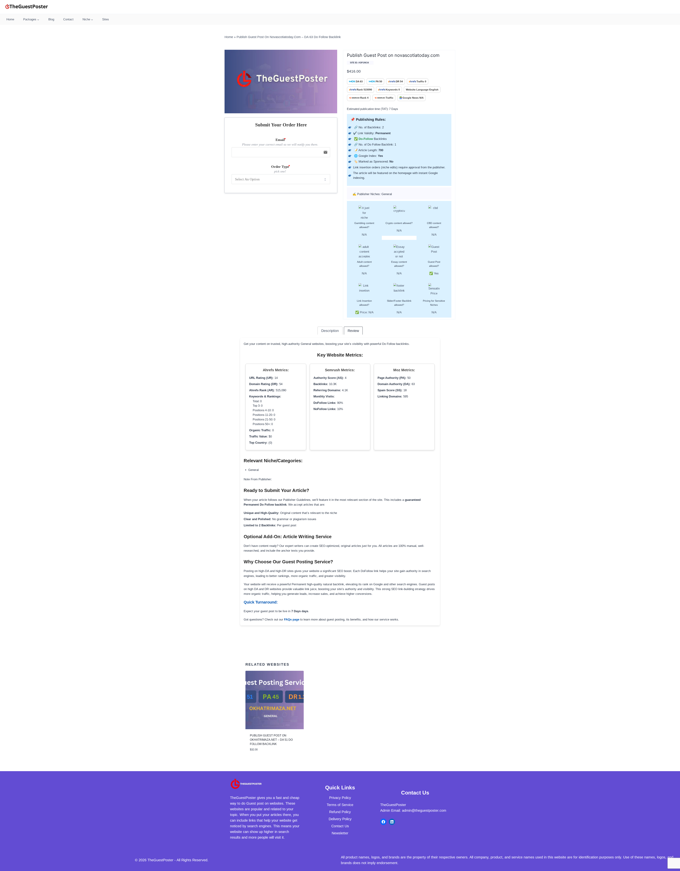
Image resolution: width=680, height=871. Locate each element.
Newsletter (340, 833)
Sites (105, 19)
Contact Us (340, 826)
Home (10, 19)
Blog (51, 19)
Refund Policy (340, 812)
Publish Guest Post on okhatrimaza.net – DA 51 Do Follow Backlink (271, 739)
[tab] (330, 331)
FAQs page (291, 619)
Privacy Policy (340, 798)
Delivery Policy (340, 819)
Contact (68, 19)
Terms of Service (340, 805)
